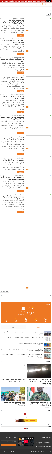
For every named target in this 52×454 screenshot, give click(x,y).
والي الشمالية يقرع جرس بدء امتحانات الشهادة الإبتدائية (14, 403)
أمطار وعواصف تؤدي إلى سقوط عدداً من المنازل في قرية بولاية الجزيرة (12, 178)
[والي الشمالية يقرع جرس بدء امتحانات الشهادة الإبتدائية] (13, 394)
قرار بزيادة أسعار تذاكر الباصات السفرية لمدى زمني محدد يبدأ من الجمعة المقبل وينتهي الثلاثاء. (24, 338)
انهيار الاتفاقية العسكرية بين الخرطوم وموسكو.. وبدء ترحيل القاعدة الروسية (13, 160)
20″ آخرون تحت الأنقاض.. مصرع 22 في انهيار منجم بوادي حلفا (13, 78)
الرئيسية (48, 11)
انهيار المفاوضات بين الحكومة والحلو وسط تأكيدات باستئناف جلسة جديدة (12, 139)
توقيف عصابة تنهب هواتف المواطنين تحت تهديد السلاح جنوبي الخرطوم (13, 380)
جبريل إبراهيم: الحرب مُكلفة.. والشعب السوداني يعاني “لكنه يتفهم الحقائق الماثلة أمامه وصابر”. (40, 404)
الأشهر (38, 327)
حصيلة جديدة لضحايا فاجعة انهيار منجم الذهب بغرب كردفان (13, 41)
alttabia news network (46, 451)
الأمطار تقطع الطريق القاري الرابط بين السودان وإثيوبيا (13, 97)
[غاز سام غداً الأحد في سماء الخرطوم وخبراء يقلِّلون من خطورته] (47, 345)
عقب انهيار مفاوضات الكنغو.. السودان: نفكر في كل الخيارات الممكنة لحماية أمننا (12, 197)
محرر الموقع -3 (20, 38)
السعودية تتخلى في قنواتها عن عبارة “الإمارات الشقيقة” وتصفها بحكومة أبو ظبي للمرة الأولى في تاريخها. (23, 332)
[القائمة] (50, 4)
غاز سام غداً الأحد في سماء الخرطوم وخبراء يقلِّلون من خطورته (31, 343)
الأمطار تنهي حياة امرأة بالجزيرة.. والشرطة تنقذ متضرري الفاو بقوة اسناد (12, 118)
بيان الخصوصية (3, 451)
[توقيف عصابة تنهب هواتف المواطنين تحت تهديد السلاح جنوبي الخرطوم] (13, 371)
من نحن (8, 451)
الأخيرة (13, 327)
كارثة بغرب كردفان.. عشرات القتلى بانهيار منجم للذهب (12, 60)
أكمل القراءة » (20, 35)
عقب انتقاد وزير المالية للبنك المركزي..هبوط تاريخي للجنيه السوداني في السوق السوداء (13, 22)
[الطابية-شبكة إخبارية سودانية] (42, 4)
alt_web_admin (21, 18)
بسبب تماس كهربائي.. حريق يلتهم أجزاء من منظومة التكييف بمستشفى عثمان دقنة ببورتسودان (40, 381)
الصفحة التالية (5, 291)
